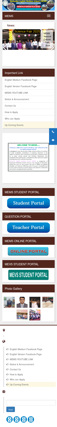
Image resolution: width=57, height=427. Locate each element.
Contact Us (10, 105)
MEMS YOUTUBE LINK (16, 92)
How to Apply (11, 112)
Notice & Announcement (17, 99)
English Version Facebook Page (21, 86)
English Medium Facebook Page (21, 79)
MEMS (9, 16)
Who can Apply (12, 118)
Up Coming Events (14, 125)
